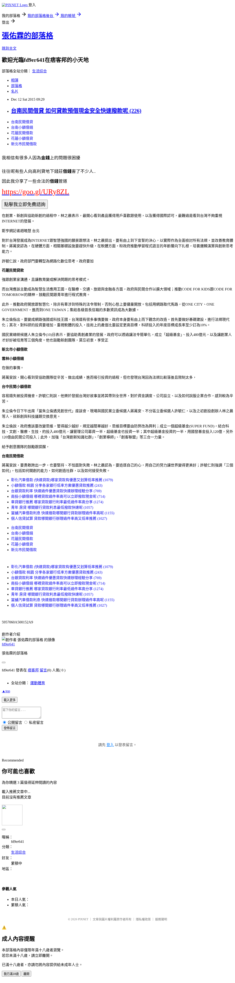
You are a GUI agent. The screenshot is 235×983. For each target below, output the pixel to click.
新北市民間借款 (24, 144)
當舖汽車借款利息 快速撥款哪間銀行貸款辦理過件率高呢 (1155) (62, 513)
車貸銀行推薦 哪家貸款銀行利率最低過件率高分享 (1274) (57, 502)
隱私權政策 (143, 919)
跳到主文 (9, 48)
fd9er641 (8, 644)
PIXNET (83, 919)
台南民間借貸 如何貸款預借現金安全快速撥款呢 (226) (76, 111)
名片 (14, 91)
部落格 (16, 86)
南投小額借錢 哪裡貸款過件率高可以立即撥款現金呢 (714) (58, 496)
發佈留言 (10, 728)
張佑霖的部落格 (27, 35)
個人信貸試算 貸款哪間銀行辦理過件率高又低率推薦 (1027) (59, 518)
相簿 (14, 80)
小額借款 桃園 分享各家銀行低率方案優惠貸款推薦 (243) (56, 485)
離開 (26, 974)
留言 (43, 670)
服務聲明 (161, 919)
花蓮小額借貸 (22, 138)
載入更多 (10, 700)
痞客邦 (33, 670)
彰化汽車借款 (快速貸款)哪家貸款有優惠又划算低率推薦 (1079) (62, 480)
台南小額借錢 (22, 127)
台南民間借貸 (22, 122)
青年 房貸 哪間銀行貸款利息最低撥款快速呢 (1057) (52, 507)
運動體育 (37, 683)
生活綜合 (39, 71)
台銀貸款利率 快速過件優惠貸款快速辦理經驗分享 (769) (56, 491)
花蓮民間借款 (22, 133)
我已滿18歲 (11, 974)
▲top (6, 691)
